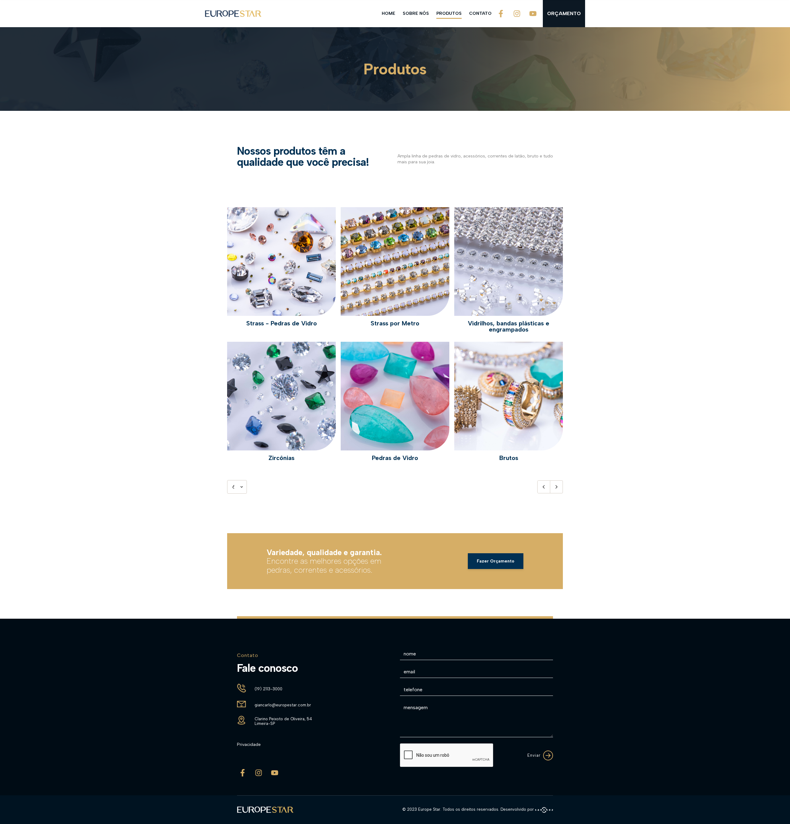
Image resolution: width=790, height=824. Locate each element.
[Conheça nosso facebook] (500, 13)
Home (388, 13)
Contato (480, 13)
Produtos (449, 13)
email (409, 672)
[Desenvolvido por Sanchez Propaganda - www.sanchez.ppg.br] (544, 810)
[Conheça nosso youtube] (532, 13)
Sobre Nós (416, 13)
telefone (413, 689)
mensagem (416, 707)
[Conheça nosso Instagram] (516, 13)
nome (410, 654)
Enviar (534, 755)
